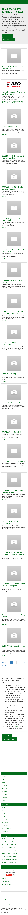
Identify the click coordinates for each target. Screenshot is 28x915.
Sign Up (4, 878)
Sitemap (4, 899)
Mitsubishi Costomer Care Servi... (9, 853)
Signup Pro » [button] (7, 736)
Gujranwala (4, 797)
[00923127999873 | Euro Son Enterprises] (14, 239)
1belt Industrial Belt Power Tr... (9, 847)
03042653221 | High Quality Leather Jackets (12, 491)
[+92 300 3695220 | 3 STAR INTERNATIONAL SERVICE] (14, 542)
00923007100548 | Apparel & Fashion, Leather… (13, 157)
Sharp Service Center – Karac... (9, 856)
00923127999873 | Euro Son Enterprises (13, 250)
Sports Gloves (13, 101)
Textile (3, 807)
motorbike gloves (6, 101)
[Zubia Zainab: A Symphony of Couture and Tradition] (14, 56)
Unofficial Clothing (9, 373)
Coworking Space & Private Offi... (9, 844)
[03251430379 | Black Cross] (14, 392)
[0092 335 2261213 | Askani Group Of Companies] (14, 301)
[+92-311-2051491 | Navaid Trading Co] (14, 511)
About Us (4, 887)
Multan (3, 800)
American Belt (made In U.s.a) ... (9, 862)
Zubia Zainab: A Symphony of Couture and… (13, 67)
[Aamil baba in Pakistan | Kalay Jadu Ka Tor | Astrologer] (14, 604)
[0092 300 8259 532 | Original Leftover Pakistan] (14, 177)
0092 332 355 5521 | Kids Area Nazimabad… (13, 219)
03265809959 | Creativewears (13, 461)
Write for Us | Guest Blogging (8, 870)
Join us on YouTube (6, 905)
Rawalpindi (4, 791)
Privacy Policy (5, 893)
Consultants (5, 831)
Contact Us (4, 890)
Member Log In (5, 881)
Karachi (4, 196)
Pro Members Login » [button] (9, 739)
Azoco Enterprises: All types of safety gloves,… (13, 93)
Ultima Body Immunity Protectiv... (9, 842)
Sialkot (3, 105)
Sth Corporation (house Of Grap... (10, 839)
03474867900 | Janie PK (11, 432)
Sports (3, 813)
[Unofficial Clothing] (14, 363)
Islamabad (4, 134)
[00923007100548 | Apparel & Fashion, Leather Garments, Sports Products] (14, 145)
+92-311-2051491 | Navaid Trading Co (12, 522)
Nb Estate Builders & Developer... (9, 859)
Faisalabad (4, 788)
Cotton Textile (5, 825)
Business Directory (6, 884)
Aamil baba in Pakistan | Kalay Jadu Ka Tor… (13, 615)
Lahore (3, 75)
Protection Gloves (6, 103)
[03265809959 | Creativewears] (14, 451)
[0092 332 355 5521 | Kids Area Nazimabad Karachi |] (14, 208)
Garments (4, 810)
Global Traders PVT (9, 126)
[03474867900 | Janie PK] (14, 422)
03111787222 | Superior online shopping (13, 647)
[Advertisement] (14, 755)
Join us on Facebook (7, 902)
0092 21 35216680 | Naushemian (9, 343)
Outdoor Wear (13, 103)
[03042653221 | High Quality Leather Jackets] (14, 480)
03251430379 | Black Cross (12, 402)
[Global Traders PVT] (14, 116)
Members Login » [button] (8, 39)
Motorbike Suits (20, 103)
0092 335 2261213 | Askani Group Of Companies (12, 312)
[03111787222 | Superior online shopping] (14, 635)
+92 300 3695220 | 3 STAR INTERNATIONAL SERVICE (13, 553)
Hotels (3, 816)
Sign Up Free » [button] (7, 36)
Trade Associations (6, 828)
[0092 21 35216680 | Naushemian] (14, 332)
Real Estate (4, 819)
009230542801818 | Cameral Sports (13, 281)
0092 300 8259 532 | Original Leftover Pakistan (13, 188)
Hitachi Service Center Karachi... (9, 850)
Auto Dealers (5, 822)
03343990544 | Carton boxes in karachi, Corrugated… (14, 584)
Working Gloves (20, 101)
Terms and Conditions (7, 896)
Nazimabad (4, 794)
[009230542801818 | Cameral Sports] (14, 270)
